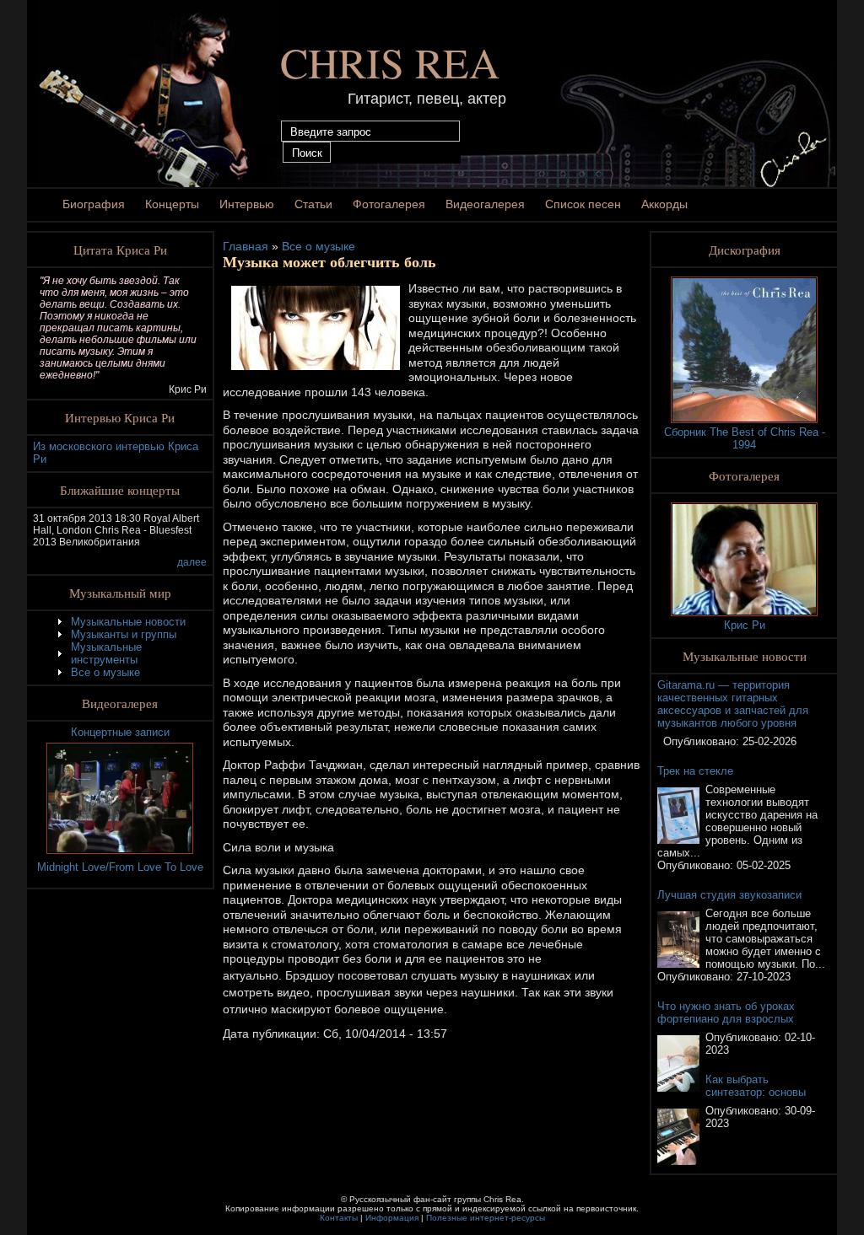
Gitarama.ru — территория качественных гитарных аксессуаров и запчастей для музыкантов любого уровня (732, 704)
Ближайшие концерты (120, 489)
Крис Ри (744, 625)
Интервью (246, 204)
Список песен (583, 204)
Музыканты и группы (123, 634)
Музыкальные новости (128, 621)
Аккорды (664, 204)
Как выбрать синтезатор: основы (755, 1085)
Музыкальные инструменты (106, 653)
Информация (391, 1217)
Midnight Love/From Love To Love (120, 867)
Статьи (313, 204)
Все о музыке (105, 672)
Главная (245, 246)
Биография (93, 204)
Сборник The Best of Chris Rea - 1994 (744, 438)
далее (192, 562)
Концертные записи (120, 732)
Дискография (744, 249)
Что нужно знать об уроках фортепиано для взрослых (726, 1012)
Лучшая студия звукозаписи (729, 895)
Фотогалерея (389, 204)
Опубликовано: (702, 741)
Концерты (172, 204)
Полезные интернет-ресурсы (485, 1217)
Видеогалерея (485, 204)
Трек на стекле (695, 771)
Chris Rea (390, 62)
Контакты (339, 1217)
